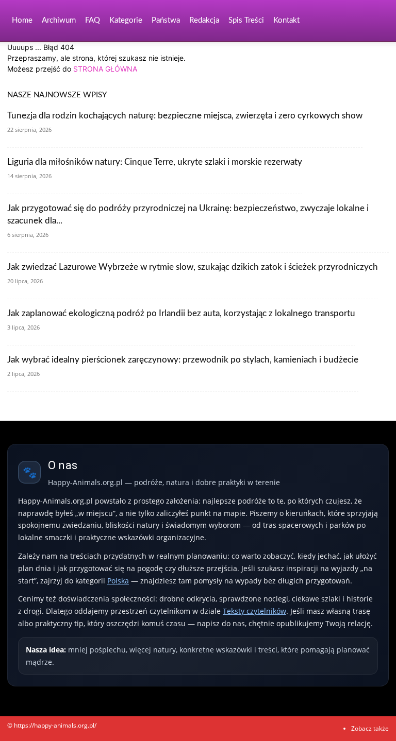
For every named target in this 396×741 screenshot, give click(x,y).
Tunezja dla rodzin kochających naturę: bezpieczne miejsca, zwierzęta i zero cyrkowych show (184, 115)
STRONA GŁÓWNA (105, 68)
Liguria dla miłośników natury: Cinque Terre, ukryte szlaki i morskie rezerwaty (154, 162)
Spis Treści (246, 20)
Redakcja (204, 20)
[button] (376, 21)
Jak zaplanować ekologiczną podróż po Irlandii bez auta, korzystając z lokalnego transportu (181, 313)
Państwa (166, 20)
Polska (118, 580)
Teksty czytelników (254, 611)
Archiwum (59, 20)
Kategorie (125, 20)
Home (22, 20)
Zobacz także (370, 728)
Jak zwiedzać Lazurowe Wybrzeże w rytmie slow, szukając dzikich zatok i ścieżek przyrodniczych (192, 267)
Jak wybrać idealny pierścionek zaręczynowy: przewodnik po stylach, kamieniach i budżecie (182, 359)
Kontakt (286, 20)
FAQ (92, 20)
